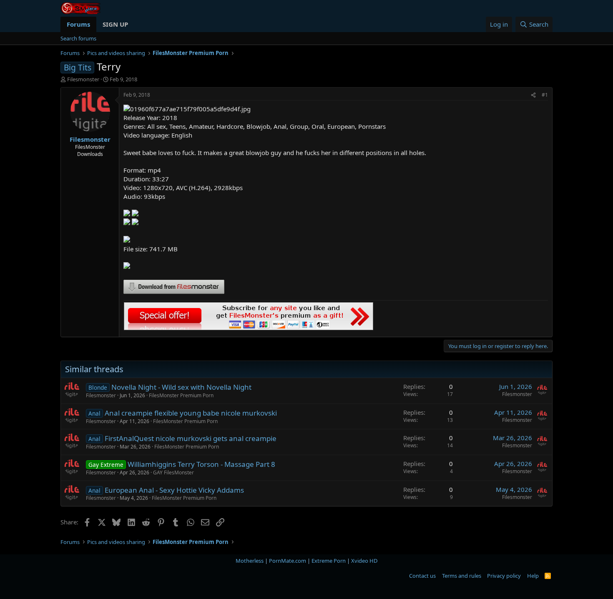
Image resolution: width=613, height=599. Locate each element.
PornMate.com (287, 560)
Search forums (78, 38)
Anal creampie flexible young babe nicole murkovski (191, 413)
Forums (78, 24)
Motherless (250, 560)
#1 (545, 94)
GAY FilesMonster (173, 472)
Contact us (422, 575)
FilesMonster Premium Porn (181, 395)
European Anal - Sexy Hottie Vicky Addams (174, 490)
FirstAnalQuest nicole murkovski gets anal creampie (190, 438)
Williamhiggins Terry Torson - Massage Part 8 (201, 464)
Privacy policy (504, 575)
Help (533, 575)
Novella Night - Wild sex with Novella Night (181, 387)
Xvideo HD (364, 560)
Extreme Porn (329, 560)
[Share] (533, 95)
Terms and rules (461, 575)
